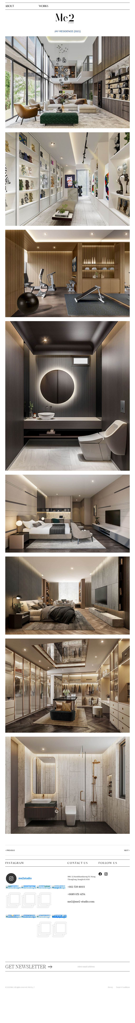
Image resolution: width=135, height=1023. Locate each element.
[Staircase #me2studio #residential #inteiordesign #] (59, 900)
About (9, 6)
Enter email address (86, 966)
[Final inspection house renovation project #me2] (13, 900)
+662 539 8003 (76, 886)
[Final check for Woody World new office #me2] (44, 900)
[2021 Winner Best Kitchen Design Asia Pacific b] (28, 929)
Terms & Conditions (123, 987)
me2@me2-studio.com (81, 901)
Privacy (110, 987)
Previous (11, 850)
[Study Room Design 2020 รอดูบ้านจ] (13, 929)
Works (43, 6)
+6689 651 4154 (76, 894)
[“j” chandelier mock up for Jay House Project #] (44, 929)
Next (126, 850)
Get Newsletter (25, 967)
